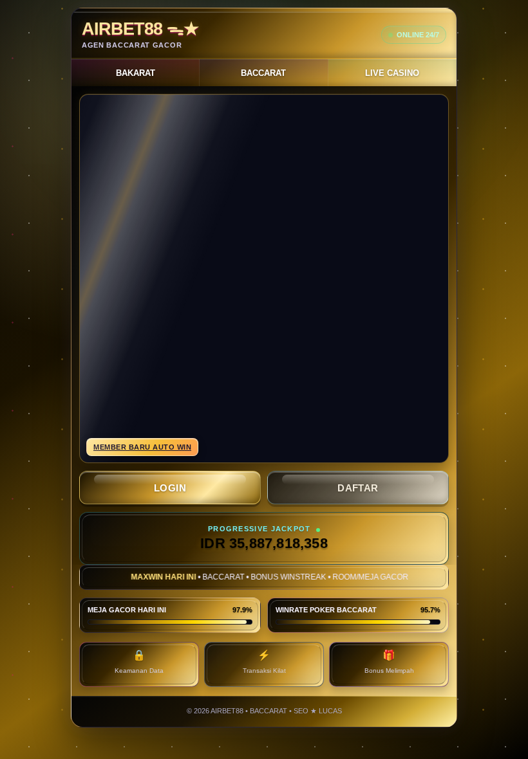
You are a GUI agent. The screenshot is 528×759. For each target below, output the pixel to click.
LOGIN (170, 487)
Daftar (357, 487)
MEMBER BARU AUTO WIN (142, 447)
